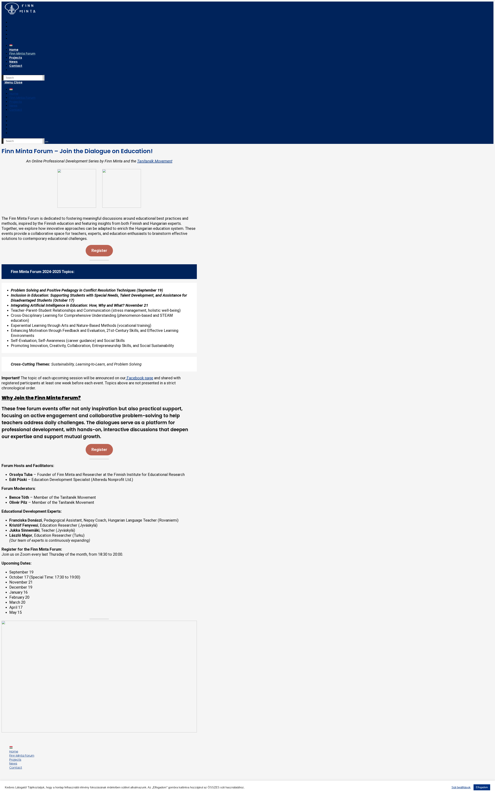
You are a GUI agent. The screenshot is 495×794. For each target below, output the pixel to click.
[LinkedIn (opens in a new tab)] (12, 30)
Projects (15, 102)
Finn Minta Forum (22, 97)
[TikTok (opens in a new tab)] (12, 38)
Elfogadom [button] (482, 787)
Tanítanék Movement (154, 161)
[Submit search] (46, 141)
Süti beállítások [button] (461, 787)
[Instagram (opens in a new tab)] (12, 26)
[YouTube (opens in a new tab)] (12, 34)
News (13, 105)
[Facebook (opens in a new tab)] (12, 22)
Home (13, 93)
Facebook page (139, 378)
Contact (15, 109)
